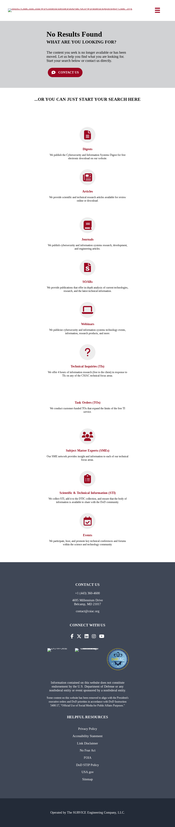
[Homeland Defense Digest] (87, 137)
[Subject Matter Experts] (87, 438)
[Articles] (87, 179)
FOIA (87, 757)
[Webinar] (87, 312)
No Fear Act (87, 750)
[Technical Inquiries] (87, 354)
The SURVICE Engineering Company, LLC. (96, 812)
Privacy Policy (87, 729)
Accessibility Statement (87, 736)
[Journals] (87, 227)
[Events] (87, 523)
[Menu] (157, 10)
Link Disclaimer (87, 743)
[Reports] (87, 270)
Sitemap (87, 779)
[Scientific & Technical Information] (87, 481)
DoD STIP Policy (87, 765)
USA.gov (88, 772)
